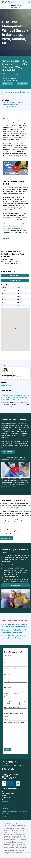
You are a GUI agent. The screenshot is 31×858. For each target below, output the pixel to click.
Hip (17, 397)
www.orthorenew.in (6, 385)
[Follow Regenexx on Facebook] (3, 769)
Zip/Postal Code (10, 674)
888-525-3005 (18, 5)
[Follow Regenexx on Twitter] (9, 769)
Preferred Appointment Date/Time (14, 701)
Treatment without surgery (11, 104)
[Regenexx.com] (9, 764)
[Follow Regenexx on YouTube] (12, 769)
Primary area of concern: (12, 707)
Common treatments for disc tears (13, 102)
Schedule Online (22, 83)
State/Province (10, 668)
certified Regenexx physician (19, 459)
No (6, 698)
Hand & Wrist (12, 397)
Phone (7, 687)
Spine (24, 92)
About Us (4, 806)
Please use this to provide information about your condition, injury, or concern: (14, 723)
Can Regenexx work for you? (11, 106)
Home (3, 91)
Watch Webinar (15, 585)
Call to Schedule (7, 83)
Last (5, 662)
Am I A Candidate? (14, 7)
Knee (20, 397)
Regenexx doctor (26, 511)
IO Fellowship (5, 813)
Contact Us (5, 808)
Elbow (27, 395)
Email (7, 681)
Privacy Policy (5, 816)
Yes (7, 695)
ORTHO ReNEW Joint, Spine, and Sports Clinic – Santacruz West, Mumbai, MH (12, 254)
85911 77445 (4, 267)
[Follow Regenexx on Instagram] (5, 769)
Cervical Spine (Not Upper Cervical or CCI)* (13, 395)
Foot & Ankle (4, 397)
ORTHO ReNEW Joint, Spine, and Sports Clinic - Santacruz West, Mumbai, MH (15, 66)
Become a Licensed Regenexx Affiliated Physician (14, 811)
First (5, 657)
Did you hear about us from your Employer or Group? (14, 715)
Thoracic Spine (14, 399)
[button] (15, 328)
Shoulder (6, 399)
